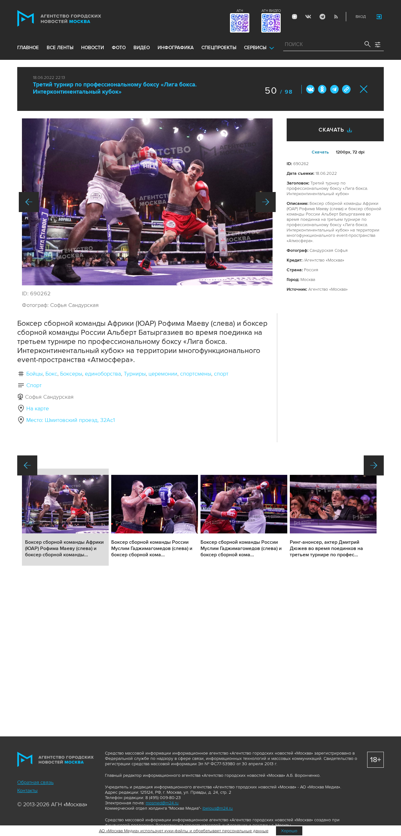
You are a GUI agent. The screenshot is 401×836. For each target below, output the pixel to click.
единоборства (103, 373)
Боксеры (71, 373)
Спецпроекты (218, 47)
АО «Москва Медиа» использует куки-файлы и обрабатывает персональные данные (183, 830)
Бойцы (34, 373)
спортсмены (195, 373)
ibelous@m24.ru (217, 808)
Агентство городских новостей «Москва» (71, 18)
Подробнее (65, 517)
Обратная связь (35, 782)
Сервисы (255, 47)
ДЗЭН (294, 16)
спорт (221, 373)
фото (119, 47)
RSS (336, 16)
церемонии (162, 373)
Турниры (135, 373)
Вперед (266, 202)
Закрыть (364, 89)
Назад (29, 202)
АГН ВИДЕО (271, 11)
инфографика (176, 47)
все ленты (60, 47)
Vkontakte (308, 16)
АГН (240, 11)
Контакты (27, 790)
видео (141, 47)
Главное (28, 47)
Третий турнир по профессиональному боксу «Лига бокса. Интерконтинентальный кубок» (115, 88)
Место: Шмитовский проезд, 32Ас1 (70, 420)
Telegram (322, 16)
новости (92, 47)
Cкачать (320, 152)
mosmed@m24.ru (162, 803)
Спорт (34, 385)
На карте (37, 408)
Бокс (51, 373)
